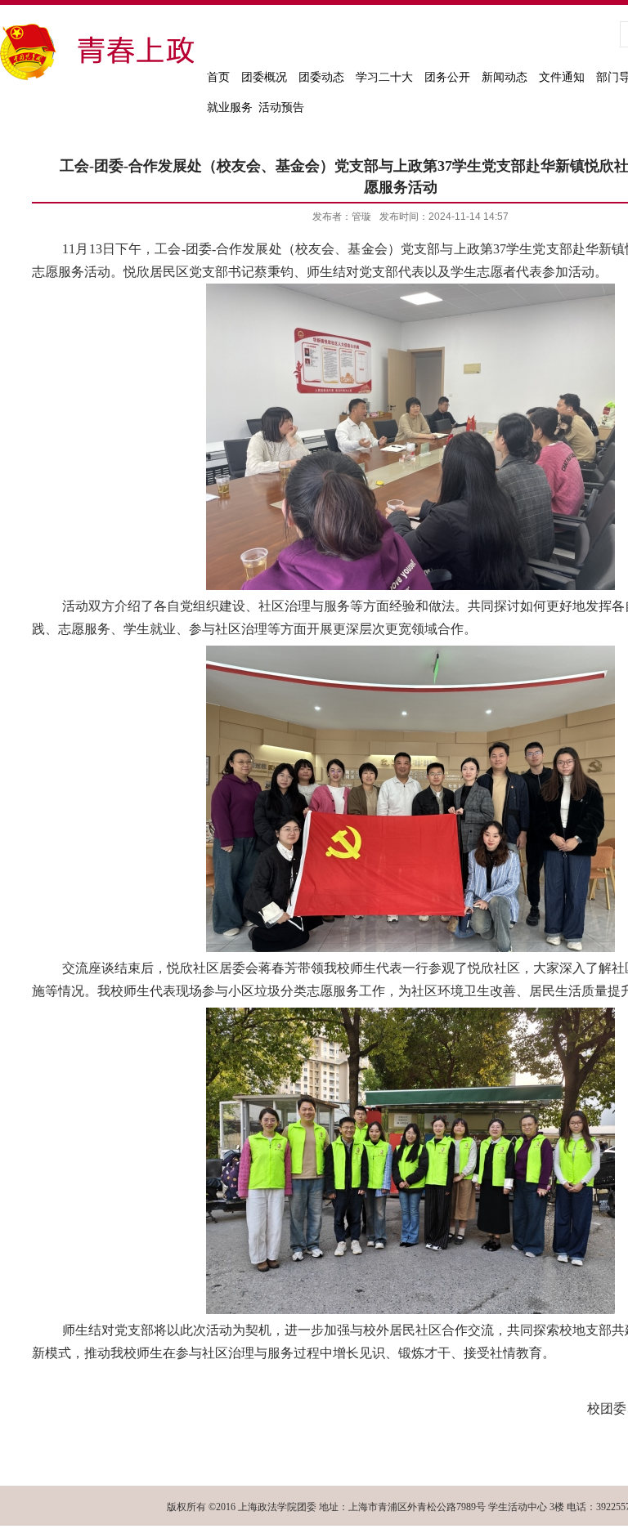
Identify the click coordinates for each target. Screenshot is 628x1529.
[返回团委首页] (99, 78)
